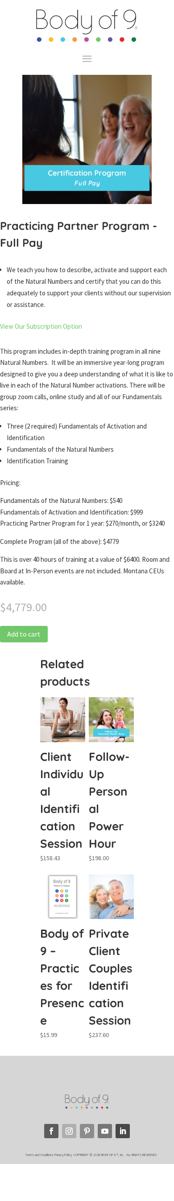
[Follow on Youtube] (105, 1131)
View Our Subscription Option (41, 326)
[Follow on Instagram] (69, 1131)
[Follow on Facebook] (51, 1131)
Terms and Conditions (39, 1154)
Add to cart (24, 633)
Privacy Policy (63, 1154)
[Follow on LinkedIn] (123, 1131)
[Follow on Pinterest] (87, 1131)
